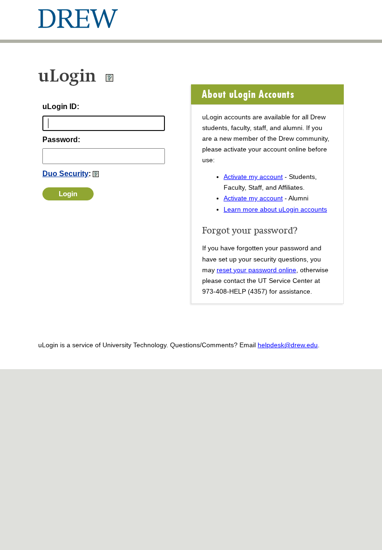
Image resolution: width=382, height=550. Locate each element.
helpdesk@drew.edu (288, 345)
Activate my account (253, 176)
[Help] (109, 79)
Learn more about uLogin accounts (275, 209)
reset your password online (256, 270)
